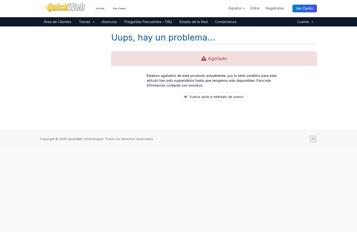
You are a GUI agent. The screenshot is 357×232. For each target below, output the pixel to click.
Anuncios (109, 21)
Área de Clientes (57, 21)
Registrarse (275, 8)
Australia (100, 8)
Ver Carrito (304, 8)
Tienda (85, 21)
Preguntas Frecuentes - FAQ (148, 21)
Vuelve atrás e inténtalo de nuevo (215, 97)
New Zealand (119, 8)
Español (235, 8)
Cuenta (304, 21)
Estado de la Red (193, 21)
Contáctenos (226, 21)
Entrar (255, 8)
